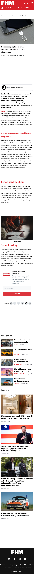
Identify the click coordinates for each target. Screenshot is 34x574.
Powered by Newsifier (17, 571)
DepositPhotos (19, 568)
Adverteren (7, 568)
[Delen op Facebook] (14, 303)
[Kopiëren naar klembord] (26, 303)
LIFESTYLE (8, 8)
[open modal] (32, 2)
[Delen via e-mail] (29, 303)
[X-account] (9, 559)
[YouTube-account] (25, 559)
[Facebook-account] (14, 559)
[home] (2, 8)
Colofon (31, 565)
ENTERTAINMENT (23, 8)
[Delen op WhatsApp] (11, 303)
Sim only (4, 111)
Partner (16, 344)
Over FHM (23, 565)
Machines (17, 354)
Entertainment (19, 55)
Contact (2, 565)
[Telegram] (22, 303)
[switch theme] (28, 2)
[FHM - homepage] (7, 3)
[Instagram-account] (20, 559)
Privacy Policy (12, 565)
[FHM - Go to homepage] (17, 552)
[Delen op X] (18, 303)
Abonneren (17, 293)
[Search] (24, 3)
